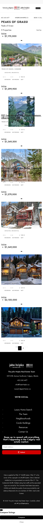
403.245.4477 (5, 18)
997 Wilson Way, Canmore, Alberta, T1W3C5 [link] (20, 327)
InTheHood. (24, 503)
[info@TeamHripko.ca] (21, 15)
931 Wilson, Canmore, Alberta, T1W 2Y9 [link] (20, 222)
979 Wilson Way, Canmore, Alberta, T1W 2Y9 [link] (20, 275)
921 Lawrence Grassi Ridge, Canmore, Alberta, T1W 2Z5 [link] (21, 116)
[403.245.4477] (5, 15)
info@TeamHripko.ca (21, 18)
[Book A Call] (38, 15)
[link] (21, 54)
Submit (22, 452)
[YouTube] (25, 402)
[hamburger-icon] (38, 8)
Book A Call (38, 18)
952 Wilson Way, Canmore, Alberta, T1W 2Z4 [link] (20, 64)
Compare (21, 517)
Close (22, 522)
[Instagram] (20, 402)
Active (3, 33)
